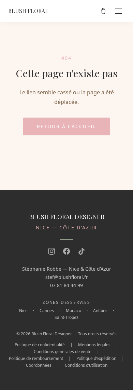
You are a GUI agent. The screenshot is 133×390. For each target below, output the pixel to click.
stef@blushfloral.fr (66, 277)
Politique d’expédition (96, 358)
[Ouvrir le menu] (119, 11)
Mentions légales (94, 345)
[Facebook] (66, 251)
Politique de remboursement (36, 358)
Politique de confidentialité (40, 345)
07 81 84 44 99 (66, 285)
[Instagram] (51, 251)
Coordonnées (38, 365)
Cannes (47, 310)
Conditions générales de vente (62, 351)
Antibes (100, 310)
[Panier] (103, 11)
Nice (23, 310)
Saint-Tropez (66, 317)
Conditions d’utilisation (86, 365)
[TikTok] (81, 251)
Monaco (73, 310)
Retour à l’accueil (66, 126)
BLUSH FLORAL (28, 10)
